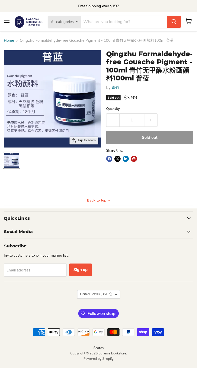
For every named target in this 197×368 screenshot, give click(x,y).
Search (98, 348)
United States (96, 294)
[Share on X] (117, 159)
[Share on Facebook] (109, 159)
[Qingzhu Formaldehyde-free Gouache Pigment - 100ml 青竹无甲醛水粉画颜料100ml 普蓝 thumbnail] (11, 160)
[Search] (174, 22)
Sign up (80, 269)
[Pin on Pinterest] (134, 159)
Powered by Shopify (98, 358)
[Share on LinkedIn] (126, 159)
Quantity (113, 109)
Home (9, 40)
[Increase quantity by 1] (150, 120)
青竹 (115, 87)
